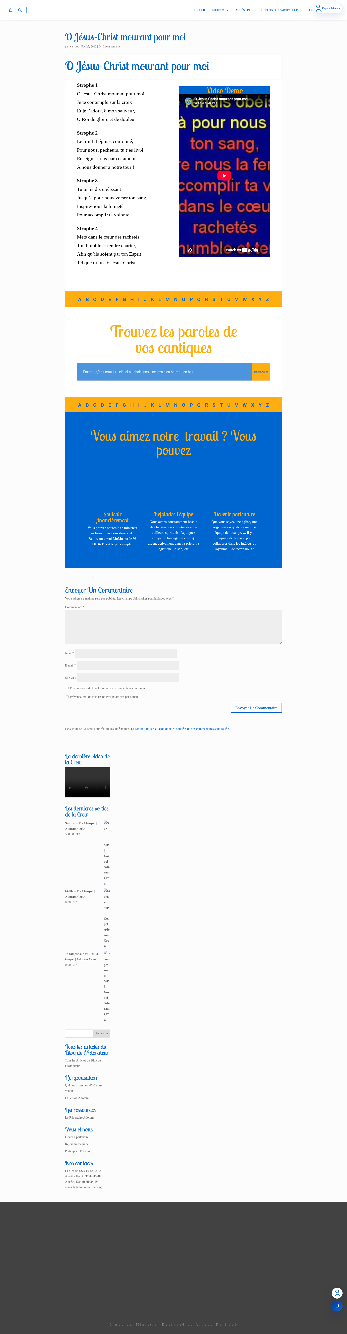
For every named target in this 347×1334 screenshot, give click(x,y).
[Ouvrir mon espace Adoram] (337, 1293)
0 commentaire (111, 46)
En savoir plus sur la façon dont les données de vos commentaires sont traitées (180, 728)
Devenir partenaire (234, 514)
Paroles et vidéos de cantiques (118, 1291)
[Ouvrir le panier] (337, 1306)
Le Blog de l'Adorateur (122, 1299)
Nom (69, 653)
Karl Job (74, 46)
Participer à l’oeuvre (78, 1151)
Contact (132, 1308)
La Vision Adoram (77, 1098)
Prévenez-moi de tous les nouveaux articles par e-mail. (104, 696)
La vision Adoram (125, 1242)
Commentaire (75, 607)
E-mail (70, 665)
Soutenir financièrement (112, 517)
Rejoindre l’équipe (77, 1144)
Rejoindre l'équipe (173, 514)
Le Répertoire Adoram (79, 1117)
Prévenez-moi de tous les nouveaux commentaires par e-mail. (108, 688)
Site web (70, 677)
